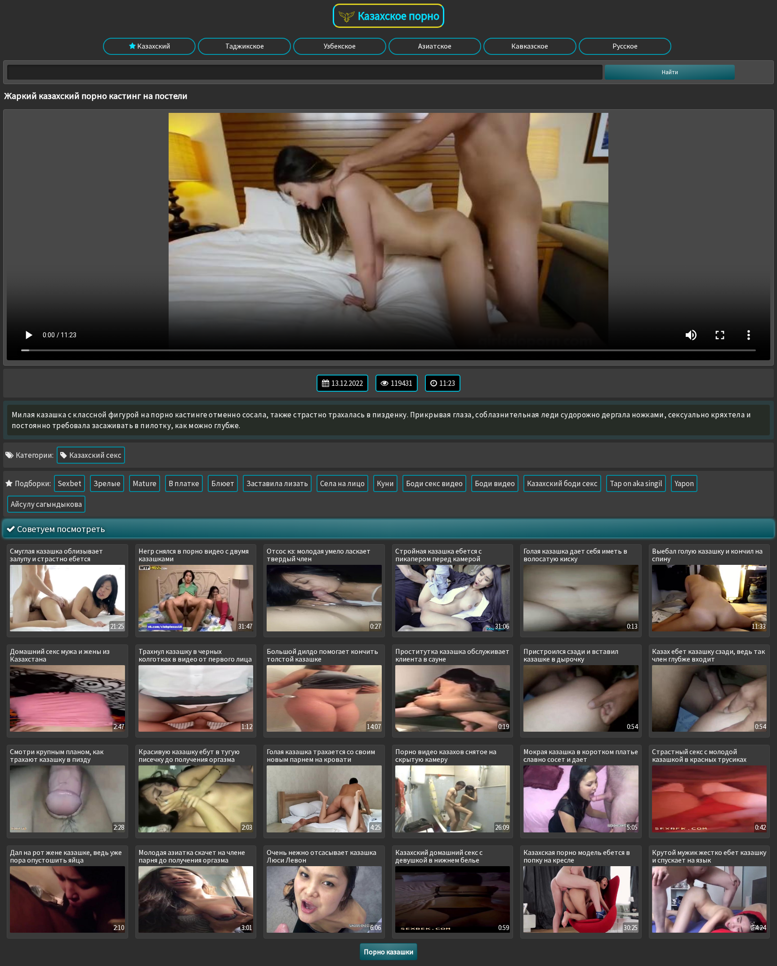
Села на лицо (342, 483)
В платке (184, 483)
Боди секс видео (434, 483)
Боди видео (495, 483)
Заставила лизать (277, 483)
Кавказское (529, 45)
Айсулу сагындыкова (46, 504)
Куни (385, 483)
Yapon (684, 483)
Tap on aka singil (636, 483)
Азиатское (434, 45)
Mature (144, 483)
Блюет (222, 483)
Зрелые (107, 483)
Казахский (153, 45)
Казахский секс (94, 455)
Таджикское (244, 45)
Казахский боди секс (562, 483)
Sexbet (69, 483)
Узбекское (340, 45)
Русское (625, 45)
